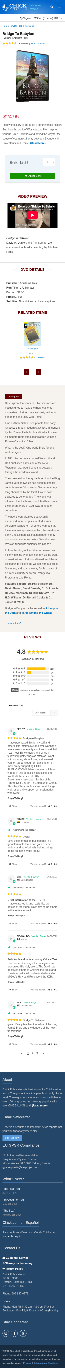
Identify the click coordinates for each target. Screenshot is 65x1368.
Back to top (13, 623)
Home (5, 26)
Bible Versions (26, 26)
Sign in (27, 18)
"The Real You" (11, 1188)
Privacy (27, 1363)
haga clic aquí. (11, 1236)
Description (13, 396)
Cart (39, 18)
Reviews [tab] (13, 705)
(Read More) (38, 143)
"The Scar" (8, 1210)
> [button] (43, 1053)
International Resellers (46, 1363)
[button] (50, 806)
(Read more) (40, 1105)
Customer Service (16, 1257)
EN (60, 18)
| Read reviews (36, 43)
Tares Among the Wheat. (37, 612)
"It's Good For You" (13, 1199)
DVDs (14, 26)
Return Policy (14, 1268)
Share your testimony (18, 1263)
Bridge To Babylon (16, 798)
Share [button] (15, 806)
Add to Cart (33, 175)
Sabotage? (32, 348)
